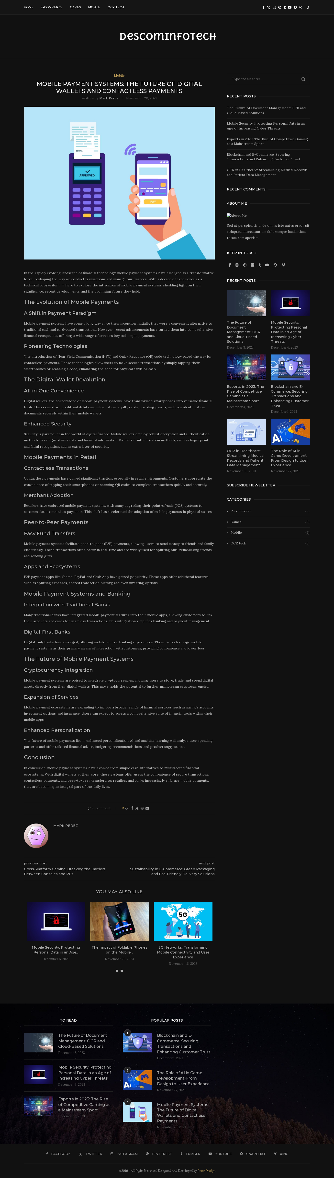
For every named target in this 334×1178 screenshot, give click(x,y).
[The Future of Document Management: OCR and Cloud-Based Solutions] (246, 303)
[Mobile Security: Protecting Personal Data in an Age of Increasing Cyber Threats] (56, 921)
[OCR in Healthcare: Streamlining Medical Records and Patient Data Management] (246, 432)
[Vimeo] (283, 265)
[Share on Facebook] (132, 808)
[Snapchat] (295, 7)
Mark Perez (109, 98)
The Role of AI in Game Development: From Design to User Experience (289, 458)
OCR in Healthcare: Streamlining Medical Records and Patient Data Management (267, 172)
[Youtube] (289, 7)
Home (28, 7)
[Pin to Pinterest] (142, 808)
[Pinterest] (279, 7)
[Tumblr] (285, 7)
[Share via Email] (147, 808)
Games (75, 7)
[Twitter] (268, 7)
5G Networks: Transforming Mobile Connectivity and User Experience (183, 952)
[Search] (307, 7)
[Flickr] (253, 265)
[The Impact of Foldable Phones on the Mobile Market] (119, 921)
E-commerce (52, 7)
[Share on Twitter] (137, 808)
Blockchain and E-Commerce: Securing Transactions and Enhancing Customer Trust (263, 157)
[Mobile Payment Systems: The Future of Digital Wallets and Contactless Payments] (137, 1112)
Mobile (94, 7)
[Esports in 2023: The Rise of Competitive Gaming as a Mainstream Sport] (246, 367)
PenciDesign (206, 1171)
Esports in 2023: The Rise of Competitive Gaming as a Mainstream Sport (245, 393)
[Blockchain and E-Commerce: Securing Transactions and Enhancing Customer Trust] (290, 367)
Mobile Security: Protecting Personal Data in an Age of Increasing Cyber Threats (266, 125)
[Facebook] (264, 7)
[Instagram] (274, 7)
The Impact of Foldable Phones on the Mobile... (119, 949)
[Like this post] (126, 808)
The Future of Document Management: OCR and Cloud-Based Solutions (243, 332)
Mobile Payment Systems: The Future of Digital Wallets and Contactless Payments (183, 1112)
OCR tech (116, 7)
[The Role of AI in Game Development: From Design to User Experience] (290, 432)
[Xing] (300, 7)
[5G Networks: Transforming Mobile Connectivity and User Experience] (183, 921)
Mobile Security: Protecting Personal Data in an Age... (56, 949)
